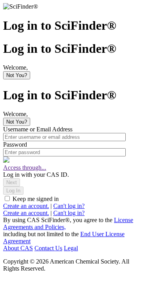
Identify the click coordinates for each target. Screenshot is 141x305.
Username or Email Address (37, 129)
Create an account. (26, 206)
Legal (71, 248)
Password (15, 144)
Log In (13, 191)
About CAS (18, 248)
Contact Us (48, 248)
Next (11, 182)
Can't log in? (69, 206)
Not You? (16, 75)
